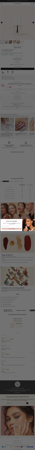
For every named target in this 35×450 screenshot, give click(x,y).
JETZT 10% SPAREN (12, 228)
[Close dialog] (33, 219)
